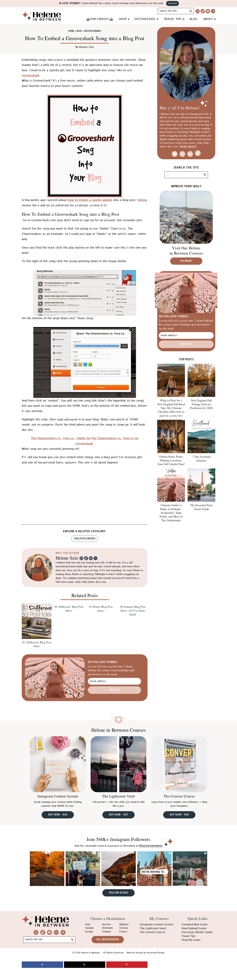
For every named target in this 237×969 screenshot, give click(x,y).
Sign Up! (114, 690)
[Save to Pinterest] (127, 964)
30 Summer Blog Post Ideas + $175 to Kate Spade (133, 610)
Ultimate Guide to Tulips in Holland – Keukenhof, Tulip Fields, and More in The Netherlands (171, 512)
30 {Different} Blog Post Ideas (36, 644)
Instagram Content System (57, 796)
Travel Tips (189, 936)
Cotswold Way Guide (194, 924)
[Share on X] (84, 964)
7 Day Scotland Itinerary (201, 458)
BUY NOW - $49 (179, 815)
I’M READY (186, 261)
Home (71, 31)
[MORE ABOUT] (188, 147)
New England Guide (194, 928)
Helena (142, 200)
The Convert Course (179, 796)
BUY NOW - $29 (57, 815)
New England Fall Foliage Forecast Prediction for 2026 (201, 404)
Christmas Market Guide (197, 932)
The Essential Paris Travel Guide (201, 507)
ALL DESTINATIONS (107, 939)
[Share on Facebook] (42, 964)
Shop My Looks (191, 940)
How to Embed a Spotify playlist (90, 200)
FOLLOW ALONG (118, 893)
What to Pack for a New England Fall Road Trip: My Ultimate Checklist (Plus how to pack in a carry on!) (171, 407)
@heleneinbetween (151, 846)
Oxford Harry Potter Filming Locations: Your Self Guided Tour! (171, 460)
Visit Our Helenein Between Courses (186, 250)
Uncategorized (84, 538)
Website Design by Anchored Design (146, 953)
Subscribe (172, 3)
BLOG (79, 31)
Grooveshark (30, 75)
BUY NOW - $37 (118, 815)
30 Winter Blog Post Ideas (101, 608)
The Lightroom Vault (118, 796)
